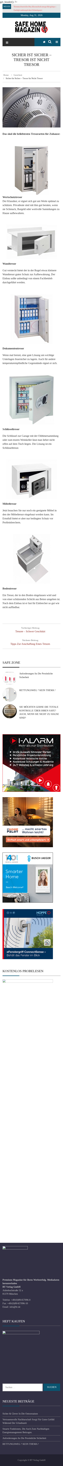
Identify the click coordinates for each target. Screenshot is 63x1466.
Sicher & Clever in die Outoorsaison (20, 1413)
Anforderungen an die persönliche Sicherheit (24, 1438)
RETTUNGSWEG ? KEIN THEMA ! (37, 690)
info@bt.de (15, 1307)
